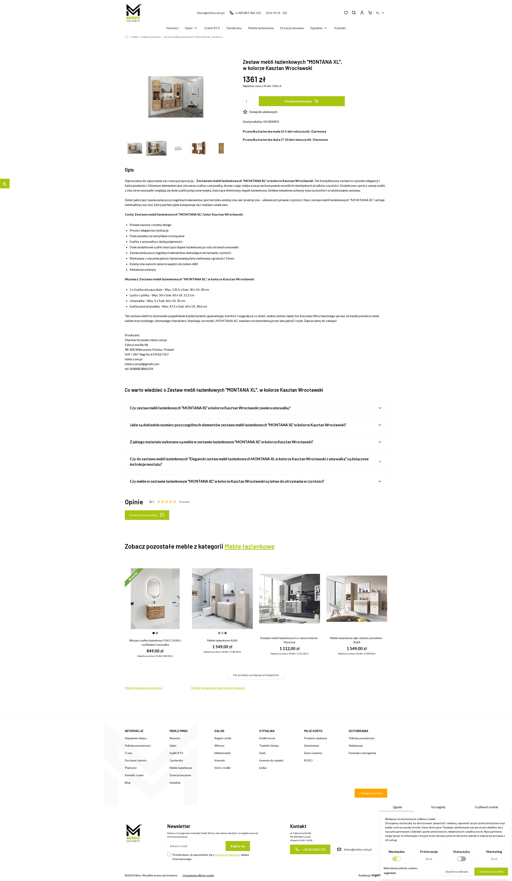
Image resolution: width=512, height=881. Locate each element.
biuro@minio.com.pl (210, 13)
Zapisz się (237, 846)
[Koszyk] (370, 13)
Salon (188, 28)
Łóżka (262, 767)
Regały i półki (222, 738)
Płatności (131, 767)
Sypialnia (316, 28)
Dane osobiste (313, 753)
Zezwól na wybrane (456, 871)
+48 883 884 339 (314, 849)
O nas (128, 753)
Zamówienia (311, 745)
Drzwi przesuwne (292, 28)
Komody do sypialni (271, 760)
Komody (219, 760)
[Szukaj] (354, 13)
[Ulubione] (346, 13)
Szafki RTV (212, 28)
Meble (134, 36)
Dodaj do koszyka (298, 101)
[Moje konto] (362, 13)
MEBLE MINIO (179, 731)
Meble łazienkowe (261, 28)
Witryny (219, 745)
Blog (127, 782)
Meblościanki (222, 753)
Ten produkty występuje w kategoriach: (256, 675)
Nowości (172, 28)
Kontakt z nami (134, 775)
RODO (308, 760)
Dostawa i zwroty (135, 760)
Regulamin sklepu (136, 738)
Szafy (262, 753)
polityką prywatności (227, 854)
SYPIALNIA (267, 731)
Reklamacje (356, 745)
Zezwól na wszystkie (491, 871)
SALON (219, 731)
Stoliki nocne (267, 738)
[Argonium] (390, 874)
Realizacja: (364, 875)
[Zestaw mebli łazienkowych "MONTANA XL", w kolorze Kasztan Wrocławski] (176, 97)
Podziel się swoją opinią (143, 515)
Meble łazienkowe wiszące (143, 688)
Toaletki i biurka (269, 745)
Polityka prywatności (138, 745)
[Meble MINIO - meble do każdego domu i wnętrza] (133, 12)
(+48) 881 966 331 (248, 13)
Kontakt (340, 28)
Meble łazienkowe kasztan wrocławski (218, 688)
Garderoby (234, 28)
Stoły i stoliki (222, 767)
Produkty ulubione (315, 738)
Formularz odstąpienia (362, 753)
